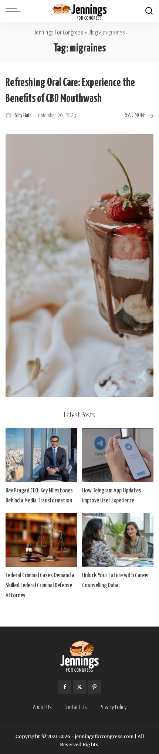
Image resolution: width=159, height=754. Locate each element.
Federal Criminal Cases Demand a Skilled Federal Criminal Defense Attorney (40, 585)
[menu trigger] (15, 11)
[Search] (149, 11)
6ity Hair (22, 115)
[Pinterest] (94, 687)
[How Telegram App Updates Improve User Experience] (117, 455)
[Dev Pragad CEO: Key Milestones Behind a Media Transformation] (41, 455)
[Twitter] (79, 687)
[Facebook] (64, 687)
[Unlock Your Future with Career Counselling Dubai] (117, 540)
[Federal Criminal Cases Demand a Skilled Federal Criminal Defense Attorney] (41, 540)
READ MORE (134, 115)
